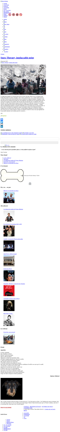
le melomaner (7, 46)
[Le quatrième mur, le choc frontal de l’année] (11, 132)
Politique (6, 15)
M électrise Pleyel (8, 268)
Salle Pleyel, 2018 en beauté (10, 254)
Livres (25, 418)
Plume (5, 14)
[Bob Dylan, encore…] (9, 320)
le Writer (5, 36)
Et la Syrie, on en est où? (9, 161)
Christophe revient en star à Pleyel (11, 298)
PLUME (5, 427)
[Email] (23, 124)
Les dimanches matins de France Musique (13, 160)
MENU (25, 410)
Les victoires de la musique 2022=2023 (13, 224)
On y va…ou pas (7, 424)
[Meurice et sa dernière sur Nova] (9, 197)
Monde (5, 16)
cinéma (5, 19)
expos (5, 31)
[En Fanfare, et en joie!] (28, 132)
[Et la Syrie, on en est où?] (9, 339)
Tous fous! (6, 159)
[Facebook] (23, 119)
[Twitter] (23, 122)
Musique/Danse (10, 422)
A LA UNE (6, 5)
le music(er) (6, 44)
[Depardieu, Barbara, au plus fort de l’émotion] (9, 290)
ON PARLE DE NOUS (47, 406)
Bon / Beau (6, 11)
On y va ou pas (7, 10)
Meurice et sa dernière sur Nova (11, 163)
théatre (5, 21)
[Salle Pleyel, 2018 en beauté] (9, 260)
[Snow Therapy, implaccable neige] (9, 62)
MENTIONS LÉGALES (35, 406)
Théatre (8, 421)
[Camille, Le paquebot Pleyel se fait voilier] (9, 245)
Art (24, 417)
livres (5, 29)
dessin (5, 39)
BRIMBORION (7, 13)
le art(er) (6, 51)
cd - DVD (6, 34)
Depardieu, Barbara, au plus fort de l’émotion (14, 283)
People (5, 9)
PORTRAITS (27, 414)
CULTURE (6, 7)
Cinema (2, 54)
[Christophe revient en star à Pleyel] (9, 305)
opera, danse (6, 24)
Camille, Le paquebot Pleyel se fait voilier (13, 239)
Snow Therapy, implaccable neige (17, 57)
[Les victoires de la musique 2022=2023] (9, 231)
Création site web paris (49, 409)
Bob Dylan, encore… (8, 313)
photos (5, 41)
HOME (5, 3)
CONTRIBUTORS (28, 408)
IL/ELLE (6, 6)
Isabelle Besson (4, 414)
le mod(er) (6, 49)
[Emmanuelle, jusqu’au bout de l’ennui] (10, 134)
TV (4, 26)
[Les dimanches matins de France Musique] (9, 216)
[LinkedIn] (23, 126)
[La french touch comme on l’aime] (28, 134)
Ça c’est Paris (7, 426)
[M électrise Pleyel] (9, 275)
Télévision (8, 423)
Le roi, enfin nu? (7, 157)
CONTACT (26, 406)
